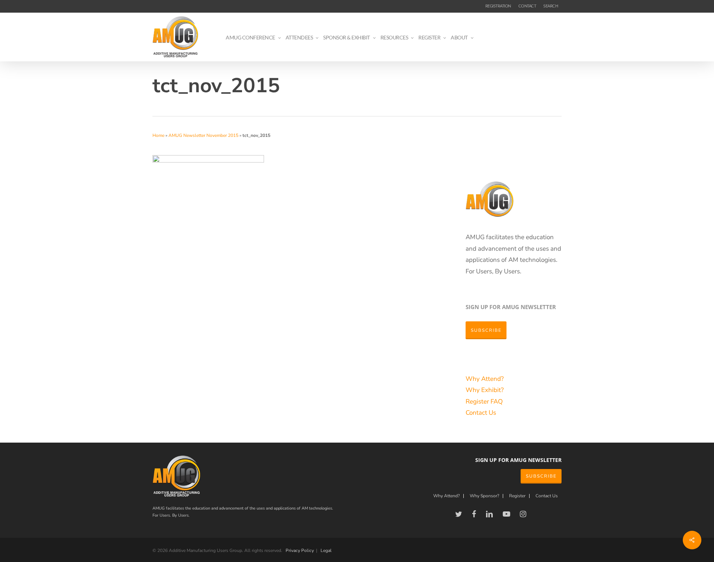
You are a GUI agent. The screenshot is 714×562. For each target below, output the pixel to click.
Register (478, 401)
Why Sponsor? (484, 496)
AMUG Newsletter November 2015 (203, 135)
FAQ (497, 401)
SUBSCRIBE (541, 476)
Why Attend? (485, 379)
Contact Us (481, 412)
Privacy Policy (300, 550)
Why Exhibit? (485, 390)
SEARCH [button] (550, 5)
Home (158, 135)
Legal (326, 550)
